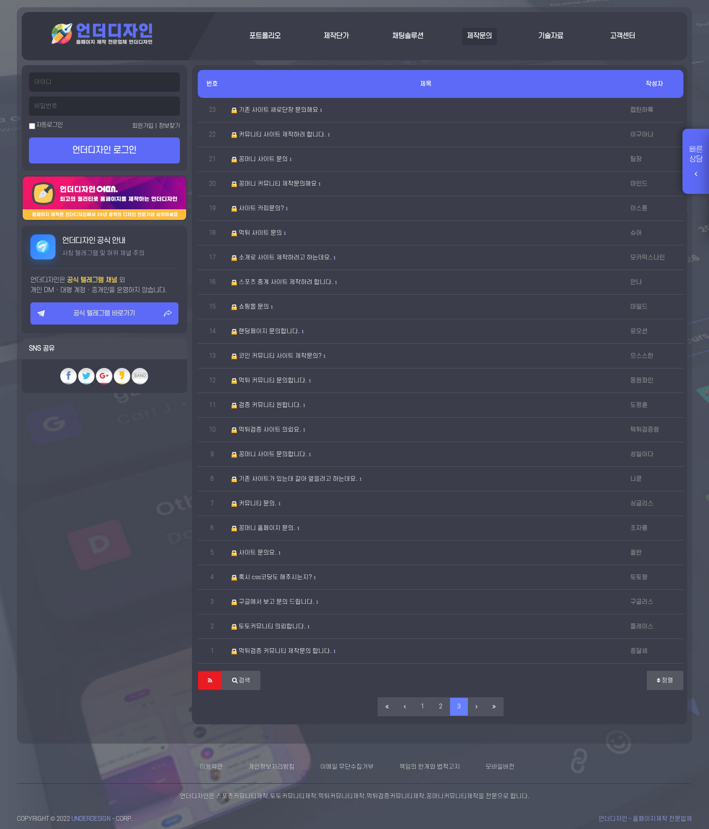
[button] (210, 680)
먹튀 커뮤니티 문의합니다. (274, 380)
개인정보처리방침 (271, 766)
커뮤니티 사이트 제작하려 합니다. (283, 134)
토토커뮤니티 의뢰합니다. (273, 626)
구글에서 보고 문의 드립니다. (277, 601)
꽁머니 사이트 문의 (264, 159)
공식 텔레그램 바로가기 (104, 313)
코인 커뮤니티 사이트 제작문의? (281, 356)
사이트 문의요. (258, 552)
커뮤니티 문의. (258, 503)
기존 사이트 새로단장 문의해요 (279, 110)
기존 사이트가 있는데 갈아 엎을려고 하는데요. (299, 479)
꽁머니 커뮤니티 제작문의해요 (278, 183)
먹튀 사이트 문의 (261, 233)
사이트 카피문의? (262, 208)
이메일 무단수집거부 (347, 766)
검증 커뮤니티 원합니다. (271, 405)
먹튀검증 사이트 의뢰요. (271, 429)
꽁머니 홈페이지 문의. (268, 528)
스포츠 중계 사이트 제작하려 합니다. (287, 282)
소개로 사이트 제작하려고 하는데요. (286, 257)
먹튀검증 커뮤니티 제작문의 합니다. (286, 651)
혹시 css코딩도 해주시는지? (276, 577)
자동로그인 (49, 125)
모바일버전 (500, 766)
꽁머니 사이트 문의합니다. (274, 454)
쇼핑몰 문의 (255, 306)
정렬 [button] (666, 680)
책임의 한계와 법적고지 (429, 766)
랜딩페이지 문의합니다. (270, 331)
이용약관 (211, 766)
